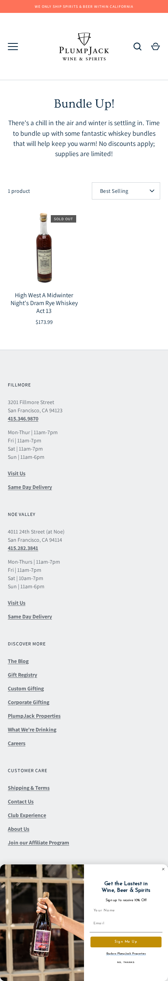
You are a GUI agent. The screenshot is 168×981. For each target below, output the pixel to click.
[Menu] (12, 46)
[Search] (137, 46)
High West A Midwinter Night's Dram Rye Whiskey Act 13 (44, 303)
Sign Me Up (125, 942)
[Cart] (155, 46)
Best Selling (114, 190)
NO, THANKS (126, 962)
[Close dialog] (163, 868)
